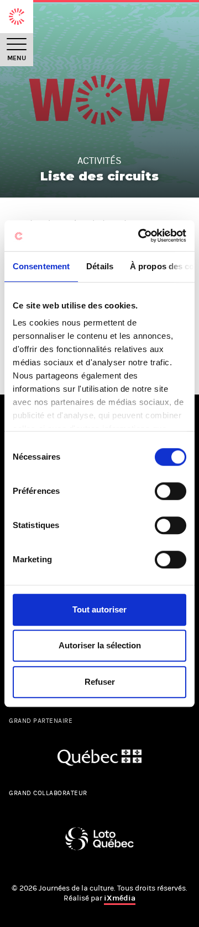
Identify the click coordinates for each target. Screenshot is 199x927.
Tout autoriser (99, 609)
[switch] (170, 491)
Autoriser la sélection (100, 645)
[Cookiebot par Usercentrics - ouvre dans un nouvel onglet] (140, 235)
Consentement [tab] (41, 266)
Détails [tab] (99, 266)
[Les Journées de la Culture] (16, 16)
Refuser (100, 681)
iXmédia (119, 898)
